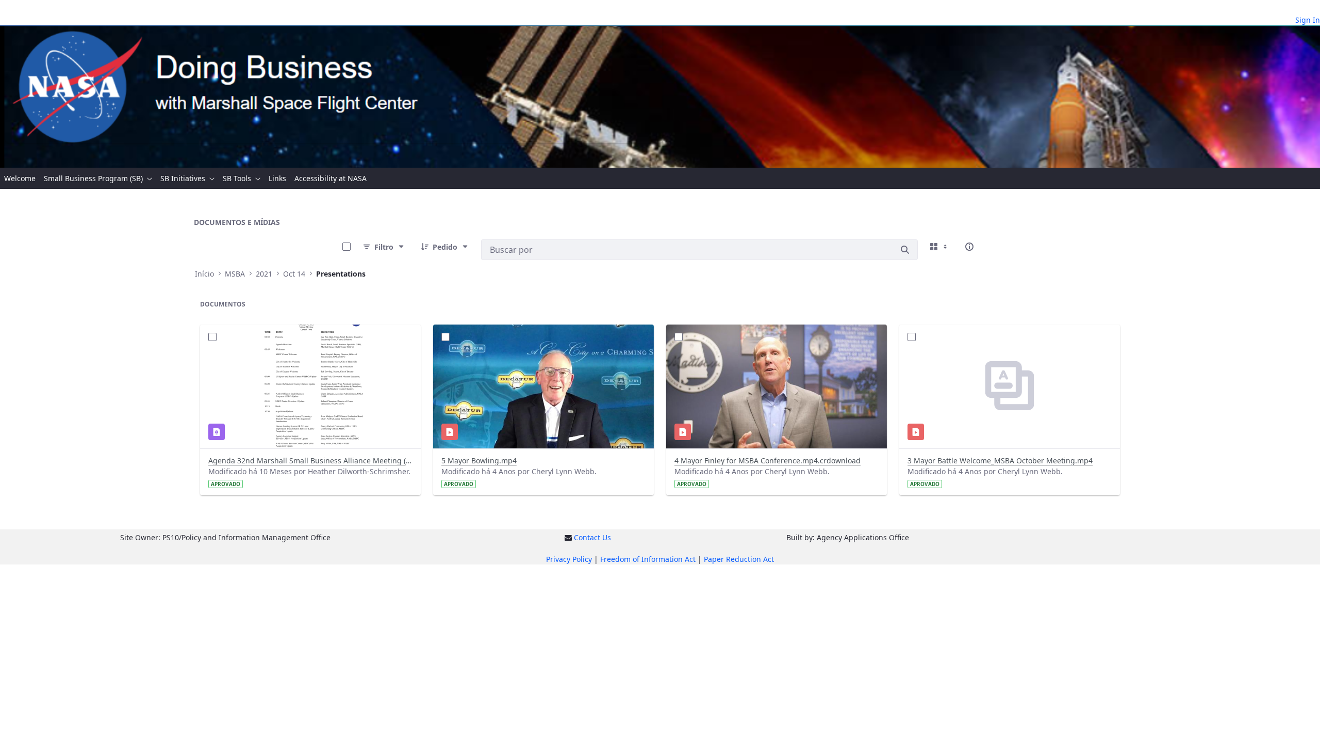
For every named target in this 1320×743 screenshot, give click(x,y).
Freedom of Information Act (648, 559)
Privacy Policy (569, 559)
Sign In (1307, 20)
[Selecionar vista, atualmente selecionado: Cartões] (939, 246)
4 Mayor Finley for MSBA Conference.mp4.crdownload (767, 460)
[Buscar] (905, 249)
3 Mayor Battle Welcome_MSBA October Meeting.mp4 (1000, 460)
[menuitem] (20, 178)
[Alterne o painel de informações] (969, 246)
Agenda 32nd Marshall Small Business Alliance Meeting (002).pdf (310, 460)
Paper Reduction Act (739, 559)
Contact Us (592, 537)
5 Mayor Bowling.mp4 (479, 460)
